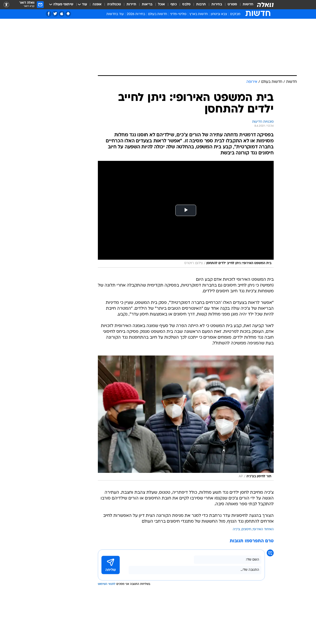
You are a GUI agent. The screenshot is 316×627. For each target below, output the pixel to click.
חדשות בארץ (198, 14)
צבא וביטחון (219, 14)
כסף (173, 4)
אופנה (97, 4)
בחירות (216, 4)
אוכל (161, 4)
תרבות (201, 4)
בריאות (147, 4)
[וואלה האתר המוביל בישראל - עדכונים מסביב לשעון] (265, 4)
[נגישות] (6, 5)
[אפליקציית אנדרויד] (68, 14)
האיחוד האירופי (263, 529)
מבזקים (235, 14)
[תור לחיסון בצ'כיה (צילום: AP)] (186, 418)
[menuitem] (245, 4)
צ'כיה (236, 529)
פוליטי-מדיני (178, 14)
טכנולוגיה (114, 4)
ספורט (232, 4)
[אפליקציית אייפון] (62, 14)
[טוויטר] (55, 14)
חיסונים (246, 529)
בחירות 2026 (136, 14)
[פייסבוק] (49, 14)
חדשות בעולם (157, 14)
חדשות (248, 4)
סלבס (186, 4)
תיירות (131, 4)
